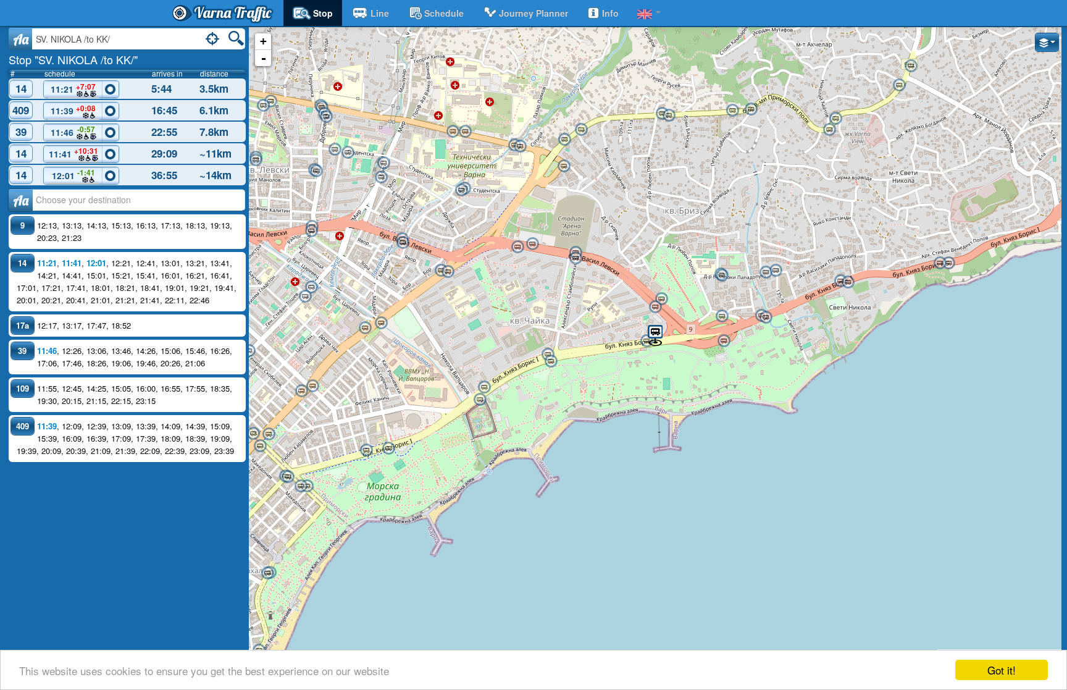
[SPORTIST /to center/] (532, 244)
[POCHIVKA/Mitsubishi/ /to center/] (722, 316)
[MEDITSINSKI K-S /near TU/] (452, 131)
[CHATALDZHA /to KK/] (312, 386)
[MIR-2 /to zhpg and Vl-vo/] (383, 163)
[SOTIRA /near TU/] (520, 146)
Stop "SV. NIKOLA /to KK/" (73, 59)
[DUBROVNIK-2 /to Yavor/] (311, 231)
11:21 (73, 88)
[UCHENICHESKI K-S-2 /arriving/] (722, 275)
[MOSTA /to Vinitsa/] (751, 109)
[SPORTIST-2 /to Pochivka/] (517, 247)
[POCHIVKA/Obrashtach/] (775, 270)
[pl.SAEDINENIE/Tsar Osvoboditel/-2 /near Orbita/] (260, 446)
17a (22, 325)
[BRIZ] (564, 166)
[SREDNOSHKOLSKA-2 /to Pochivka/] (655, 307)
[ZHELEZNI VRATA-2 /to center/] (316, 171)
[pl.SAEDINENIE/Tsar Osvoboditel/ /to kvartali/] (253, 433)
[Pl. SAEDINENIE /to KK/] (268, 434)
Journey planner (533, 13)
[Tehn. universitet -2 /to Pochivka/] (461, 190)
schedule (444, 13)
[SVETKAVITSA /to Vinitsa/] (829, 130)
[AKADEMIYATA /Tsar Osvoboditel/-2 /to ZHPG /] (301, 486)
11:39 (73, 110)
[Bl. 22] (270, 101)
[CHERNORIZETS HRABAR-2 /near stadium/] (347, 152)
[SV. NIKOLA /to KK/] (655, 334)
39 (21, 131)
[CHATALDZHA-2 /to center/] (301, 391)
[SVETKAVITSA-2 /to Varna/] (835, 118)
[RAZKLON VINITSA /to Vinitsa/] (911, 66)
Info (610, 13)
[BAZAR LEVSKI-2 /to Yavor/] (402, 243)
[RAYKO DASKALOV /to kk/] (948, 263)
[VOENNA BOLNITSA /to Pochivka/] (326, 117)
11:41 (73, 152)
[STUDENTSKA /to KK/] (848, 282)
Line (379, 13)
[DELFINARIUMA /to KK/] (551, 361)
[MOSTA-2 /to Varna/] (732, 110)
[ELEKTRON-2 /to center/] (311, 287)
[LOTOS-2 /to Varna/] (564, 139)
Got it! (1001, 670)
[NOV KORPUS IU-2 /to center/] (255, 160)
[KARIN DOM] (723, 341)
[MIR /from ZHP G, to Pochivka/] (381, 177)
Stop (323, 13)
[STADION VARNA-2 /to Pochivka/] (575, 258)
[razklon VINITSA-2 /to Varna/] (899, 85)
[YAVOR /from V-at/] (447, 272)
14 (21, 88)
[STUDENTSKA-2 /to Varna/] (840, 281)
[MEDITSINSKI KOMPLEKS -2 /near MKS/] (465, 131)
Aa (20, 39)
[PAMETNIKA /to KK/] (381, 323)
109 (22, 388)
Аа (20, 200)
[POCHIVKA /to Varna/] (765, 272)
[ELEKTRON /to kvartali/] (305, 296)
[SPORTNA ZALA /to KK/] (388, 448)
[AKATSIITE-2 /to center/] (484, 387)
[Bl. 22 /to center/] (263, 105)
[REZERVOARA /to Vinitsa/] (669, 115)
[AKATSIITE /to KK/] (480, 399)
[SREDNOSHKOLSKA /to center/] (661, 299)
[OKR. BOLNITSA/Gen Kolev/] (249, 351)
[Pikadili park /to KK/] (765, 317)
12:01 (73, 174)
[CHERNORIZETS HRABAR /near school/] (334, 149)
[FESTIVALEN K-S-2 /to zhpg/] (267, 573)
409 (20, 110)
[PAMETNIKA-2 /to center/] (365, 328)
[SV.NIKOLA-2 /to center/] (646, 341)
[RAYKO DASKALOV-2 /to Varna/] (940, 263)
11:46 (73, 131)
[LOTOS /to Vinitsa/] (581, 130)
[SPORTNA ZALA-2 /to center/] (366, 450)
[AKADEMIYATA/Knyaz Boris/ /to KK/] (288, 477)
